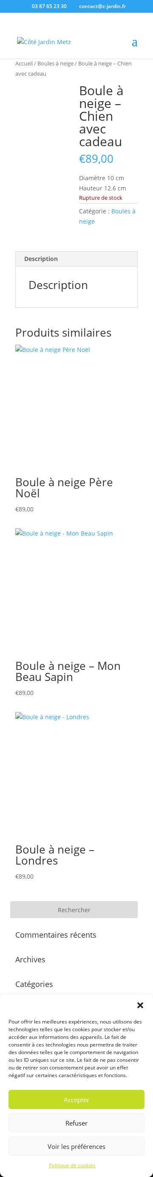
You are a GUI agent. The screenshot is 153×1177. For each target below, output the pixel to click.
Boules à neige (55, 63)
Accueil (24, 63)
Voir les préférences (76, 1146)
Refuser (76, 1123)
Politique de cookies (72, 1165)
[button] (140, 1005)
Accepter (76, 1099)
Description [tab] (41, 259)
